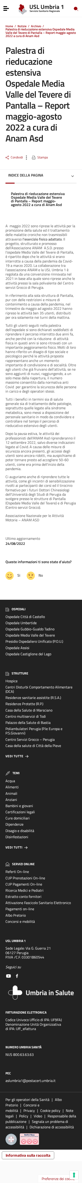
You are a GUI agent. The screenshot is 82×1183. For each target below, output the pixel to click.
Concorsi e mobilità (20, 921)
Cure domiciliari (17, 818)
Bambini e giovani (19, 805)
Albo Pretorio (15, 915)
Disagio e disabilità (19, 830)
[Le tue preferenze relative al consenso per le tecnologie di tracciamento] (74, 1175)
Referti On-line (17, 871)
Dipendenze (14, 824)
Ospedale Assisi (17, 647)
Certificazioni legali (20, 812)
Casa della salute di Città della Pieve (33, 745)
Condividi (17, 157)
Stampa (42, 157)
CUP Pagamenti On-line (23, 884)
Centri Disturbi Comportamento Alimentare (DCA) (38, 689)
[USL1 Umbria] (41, 8)
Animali (11, 793)
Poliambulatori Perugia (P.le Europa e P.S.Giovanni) (33, 731)
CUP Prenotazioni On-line (25, 878)
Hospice (11, 681)
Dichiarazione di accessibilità (52, 1127)
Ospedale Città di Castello (25, 616)
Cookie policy (50, 1110)
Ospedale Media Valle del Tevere (30, 635)
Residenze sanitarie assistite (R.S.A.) (33, 697)
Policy (23, 1116)
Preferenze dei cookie (58, 1178)
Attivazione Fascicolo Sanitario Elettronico (38, 902)
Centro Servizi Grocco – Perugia (30, 739)
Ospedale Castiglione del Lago (28, 654)
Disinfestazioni (16, 837)
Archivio (36, 26)
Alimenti (12, 787)
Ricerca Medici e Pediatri (24, 890)
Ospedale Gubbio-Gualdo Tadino (29, 629)
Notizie (22, 26)
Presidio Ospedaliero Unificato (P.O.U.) (34, 641)
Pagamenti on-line (19, 909)
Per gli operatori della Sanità (27, 1099)
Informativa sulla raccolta (28, 1155)
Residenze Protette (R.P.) (24, 704)
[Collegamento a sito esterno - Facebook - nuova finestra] (17, 975)
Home (9, 26)
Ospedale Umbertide (21, 623)
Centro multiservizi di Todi (25, 716)
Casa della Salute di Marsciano (28, 710)
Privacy (29, 1110)
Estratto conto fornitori (23, 896)
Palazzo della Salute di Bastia (28, 722)
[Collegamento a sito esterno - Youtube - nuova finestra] (8, 975)
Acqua (10, 781)
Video (38, 1116)
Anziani (11, 799)
